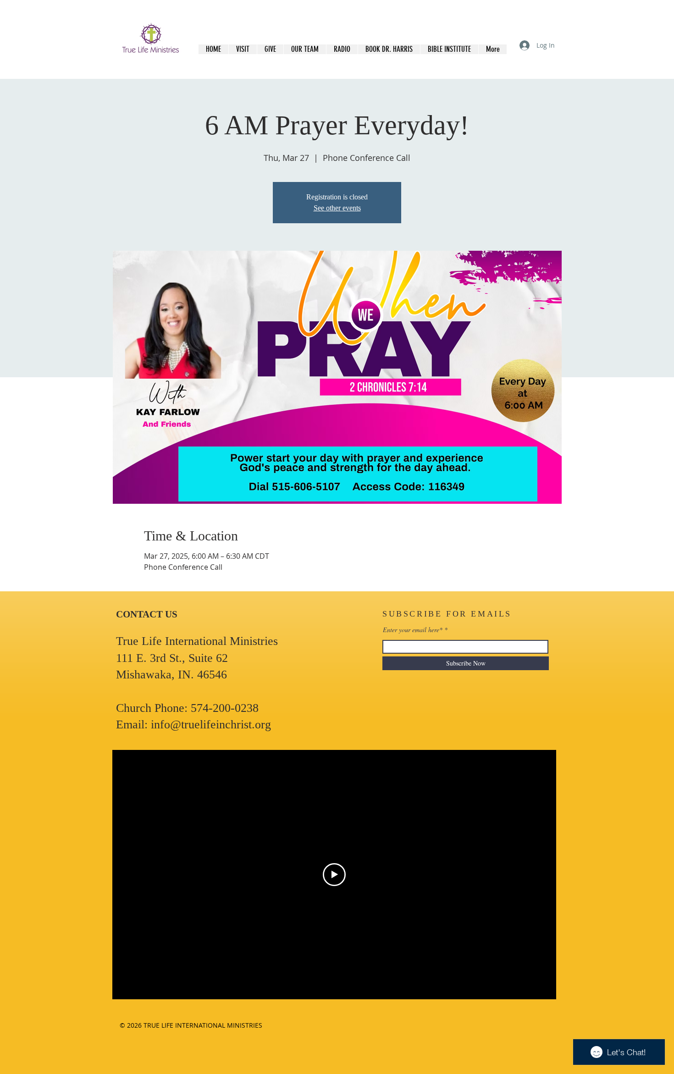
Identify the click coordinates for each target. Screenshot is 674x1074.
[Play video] (334, 874)
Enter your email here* (412, 630)
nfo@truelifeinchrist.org (212, 724)
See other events (337, 208)
